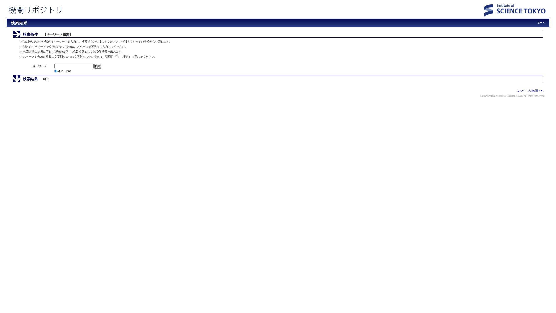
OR (69, 71)
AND (60, 71)
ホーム (541, 22)
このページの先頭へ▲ (530, 90)
